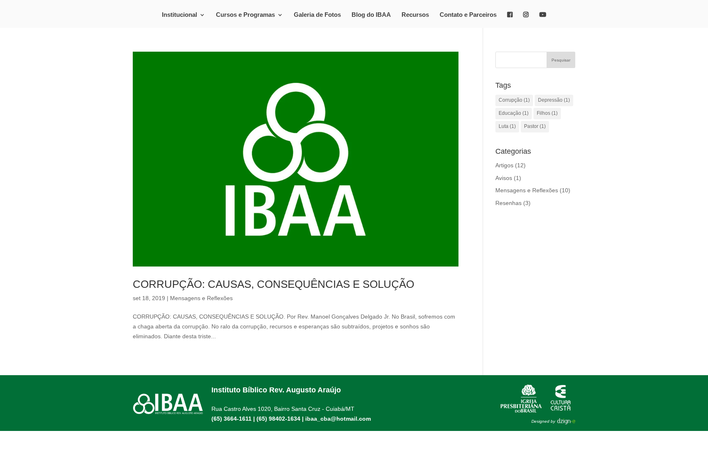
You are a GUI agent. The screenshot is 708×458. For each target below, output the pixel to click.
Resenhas (508, 203)
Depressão (554, 100)
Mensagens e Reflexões (201, 298)
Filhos (547, 113)
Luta (507, 126)
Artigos (504, 165)
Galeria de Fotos (317, 15)
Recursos (415, 15)
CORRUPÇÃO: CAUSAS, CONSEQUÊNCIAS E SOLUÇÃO (273, 284)
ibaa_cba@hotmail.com (338, 418)
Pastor (535, 126)
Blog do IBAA (371, 15)
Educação (514, 113)
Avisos (503, 178)
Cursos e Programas (245, 15)
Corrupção (514, 100)
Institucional (179, 15)
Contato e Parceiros (468, 15)
